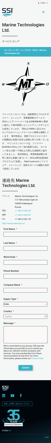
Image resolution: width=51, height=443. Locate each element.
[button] (42, 3)
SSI (9, 430)
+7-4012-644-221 (23, 215)
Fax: (4, 219)
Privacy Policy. (37, 358)
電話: (4, 210)
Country (8, 311)
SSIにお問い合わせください (17, 403)
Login (46, 437)
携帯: (4, 215)
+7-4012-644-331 (23, 210)
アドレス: (6, 196)
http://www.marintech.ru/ (13, 223)
